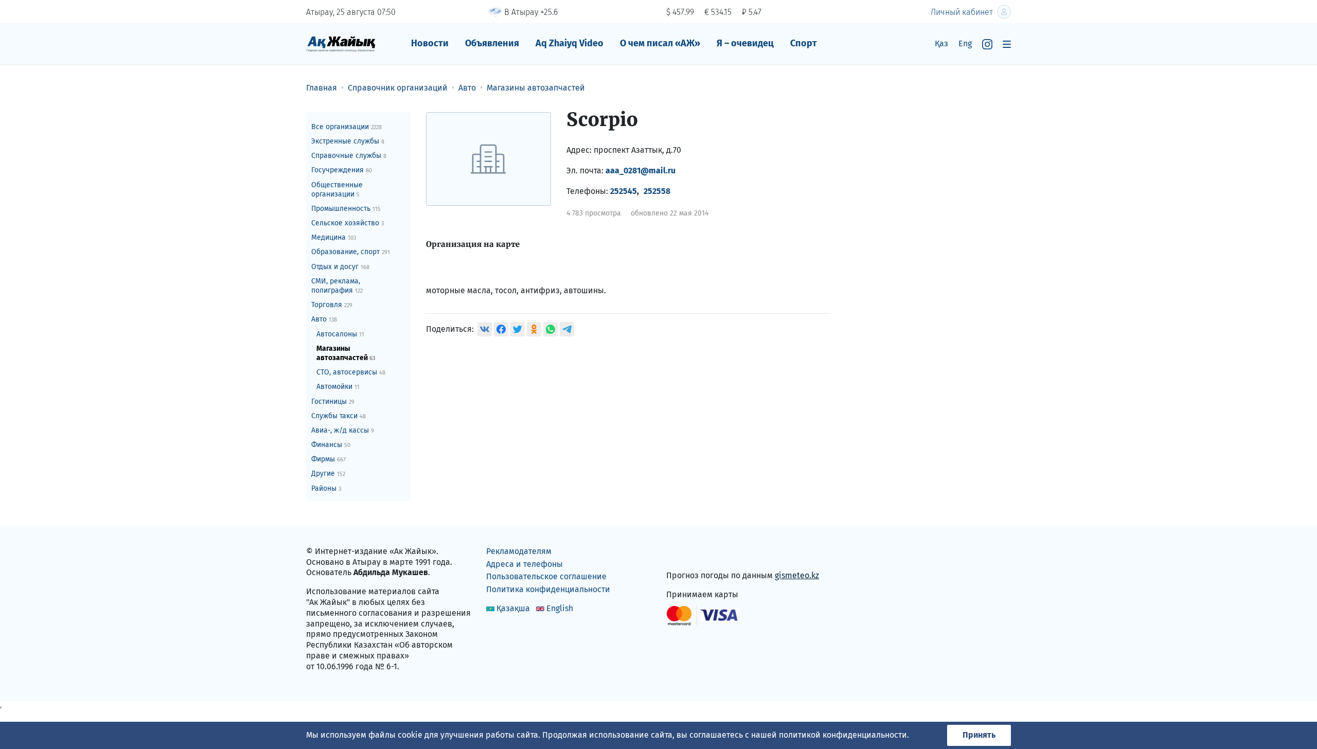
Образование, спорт (350, 251)
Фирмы (328, 459)
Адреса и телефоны (524, 564)
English (559, 608)
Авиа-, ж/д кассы (342, 430)
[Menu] (1007, 44)
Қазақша (513, 608)
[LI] (688, 554)
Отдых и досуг (340, 266)
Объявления (492, 43)
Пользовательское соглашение (546, 576)
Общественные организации (337, 190)
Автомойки (338, 386)
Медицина (333, 237)
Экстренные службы (347, 141)
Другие (328, 473)
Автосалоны (340, 334)
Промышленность (346, 208)
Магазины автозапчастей (346, 353)
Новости (430, 43)
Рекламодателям (518, 551)
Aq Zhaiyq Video (569, 43)
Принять (979, 735)
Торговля (331, 304)
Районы (326, 488)
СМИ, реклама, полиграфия (337, 286)
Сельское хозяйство (347, 223)
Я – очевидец (745, 43)
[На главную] (341, 43)
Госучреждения (341, 170)
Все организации (346, 126)
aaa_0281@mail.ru (640, 170)
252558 (657, 191)
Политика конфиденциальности (548, 589)
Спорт (803, 43)
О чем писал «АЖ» (660, 43)
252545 (623, 191)
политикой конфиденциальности (843, 735)
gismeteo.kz (797, 575)
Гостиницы (332, 401)
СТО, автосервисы (350, 372)
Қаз (941, 43)
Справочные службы (348, 155)
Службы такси (338, 416)
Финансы (330, 444)
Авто (324, 319)
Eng (965, 43)
